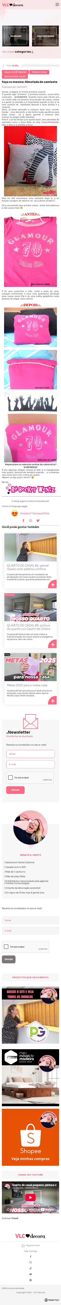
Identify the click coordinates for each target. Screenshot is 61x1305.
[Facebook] (30, 1256)
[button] (23, 521)
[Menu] (57, 4)
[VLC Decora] (13, 5)
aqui (24, 506)
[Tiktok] (30, 1268)
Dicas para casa (14, 76)
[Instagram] (30, 1262)
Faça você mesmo (15, 72)
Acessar (10, 1218)
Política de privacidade (13, 1288)
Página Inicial (32, 1245)
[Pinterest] (30, 1280)
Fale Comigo (30, 1251)
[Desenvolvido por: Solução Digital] (51, 1300)
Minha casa (39, 72)
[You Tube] (30, 1274)
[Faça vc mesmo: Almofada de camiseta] (30, 161)
